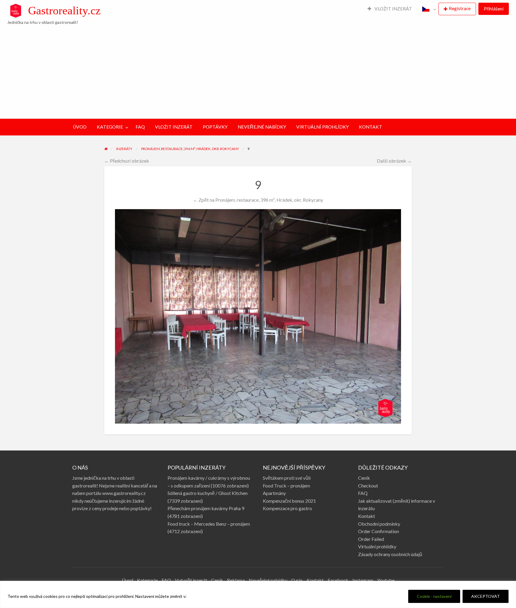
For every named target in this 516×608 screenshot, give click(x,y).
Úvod (127, 580)
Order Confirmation (378, 531)
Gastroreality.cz (64, 10)
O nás (297, 580)
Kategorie (147, 580)
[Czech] (427, 9)
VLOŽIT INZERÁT (393, 8)
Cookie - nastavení (434, 596)
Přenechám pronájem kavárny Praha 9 (206, 508)
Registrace (460, 8)
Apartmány (274, 493)
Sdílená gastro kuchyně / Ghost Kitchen (208, 493)
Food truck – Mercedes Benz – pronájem (209, 524)
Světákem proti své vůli (287, 478)
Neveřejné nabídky (268, 580)
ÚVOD (80, 126)
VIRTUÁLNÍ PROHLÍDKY (322, 126)
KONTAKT (370, 126)
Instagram (362, 580)
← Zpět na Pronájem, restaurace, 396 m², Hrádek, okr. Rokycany (258, 200)
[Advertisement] (258, 71)
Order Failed (371, 539)
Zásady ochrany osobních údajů (390, 554)
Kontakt (366, 516)
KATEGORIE (110, 126)
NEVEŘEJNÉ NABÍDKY (262, 126)
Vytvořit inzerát (191, 580)
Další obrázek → (394, 160)
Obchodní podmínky (379, 524)
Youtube (385, 580)
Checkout (368, 485)
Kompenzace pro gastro (287, 508)
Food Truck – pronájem (286, 485)
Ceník (364, 478)
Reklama (236, 580)
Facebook (338, 580)
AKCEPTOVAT (485, 596)
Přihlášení (493, 8)
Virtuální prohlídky (377, 546)
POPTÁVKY (215, 126)
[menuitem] (390, 9)
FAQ (140, 126)
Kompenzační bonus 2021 (289, 501)
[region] (258, 594)
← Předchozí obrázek (126, 160)
